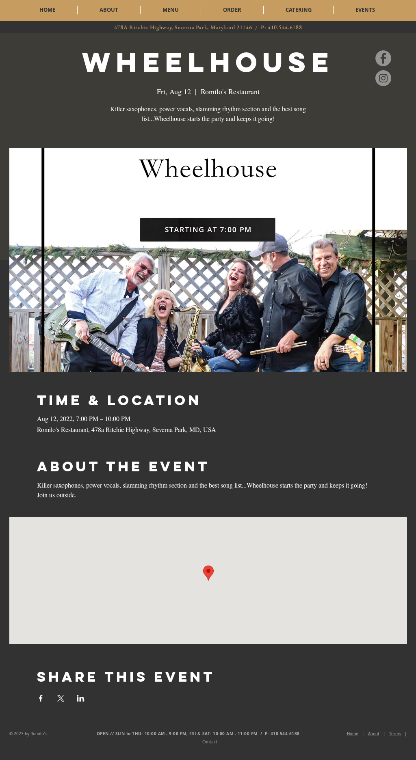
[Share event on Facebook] (41, 698)
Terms (395, 733)
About (373, 733)
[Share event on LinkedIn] (80, 698)
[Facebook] (383, 58)
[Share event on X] (61, 698)
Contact (209, 742)
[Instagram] (383, 78)
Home (352, 733)
